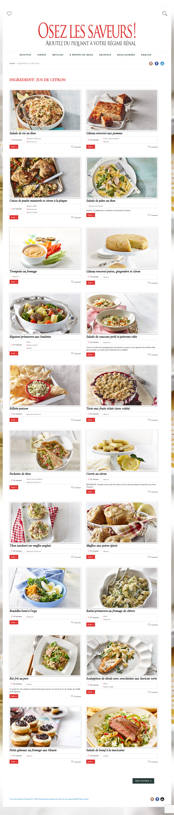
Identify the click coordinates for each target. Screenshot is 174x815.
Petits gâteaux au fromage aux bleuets (33, 750)
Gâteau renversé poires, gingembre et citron (113, 271)
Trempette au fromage (23, 271)
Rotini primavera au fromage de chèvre (110, 611)
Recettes (25, 54)
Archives (105, 54)
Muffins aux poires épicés (101, 545)
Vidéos (41, 54)
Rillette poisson (19, 408)
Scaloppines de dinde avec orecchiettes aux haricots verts (121, 678)
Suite (13, 147)
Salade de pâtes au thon (100, 200)
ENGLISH (146, 54)
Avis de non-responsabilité (68, 799)
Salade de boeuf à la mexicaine (105, 750)
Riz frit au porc (19, 678)
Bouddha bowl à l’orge (23, 611)
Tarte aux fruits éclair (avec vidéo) (108, 408)
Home (12, 63)
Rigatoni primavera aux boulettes (30, 336)
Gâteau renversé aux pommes (104, 133)
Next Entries (142, 781)
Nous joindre (126, 54)
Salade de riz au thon (23, 133)
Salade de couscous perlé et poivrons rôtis (111, 336)
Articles (57, 54)
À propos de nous (81, 54)
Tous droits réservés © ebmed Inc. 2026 (24, 799)
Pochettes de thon (20, 474)
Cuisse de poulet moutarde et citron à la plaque (38, 200)
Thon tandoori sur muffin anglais (30, 545)
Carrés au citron (96, 474)
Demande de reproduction (48, 799)
